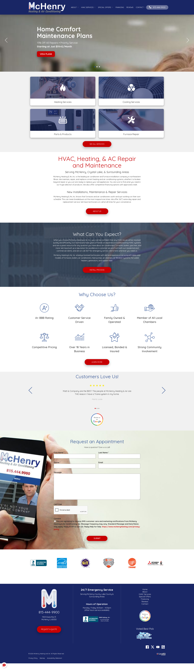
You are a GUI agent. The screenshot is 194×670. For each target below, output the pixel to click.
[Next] (188, 39)
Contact (140, 7)
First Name (59, 451)
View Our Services (56, 52)
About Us (97, 209)
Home (144, 588)
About (74, 7)
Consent (57, 517)
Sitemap (42, 656)
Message (58, 470)
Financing (120, 7)
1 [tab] (94, 65)
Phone (57, 461)
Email (100, 461)
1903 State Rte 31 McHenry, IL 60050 (49, 616)
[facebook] (147, 645)
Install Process (97, 268)
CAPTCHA (58, 503)
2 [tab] (97, 65)
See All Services (97, 142)
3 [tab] (99, 65)
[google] (163, 645)
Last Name (103, 451)
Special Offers (104, 7)
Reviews (129, 7)
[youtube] (157, 645)
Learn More (97, 360)
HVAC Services (87, 7)
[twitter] (152, 645)
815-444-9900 (49, 610)
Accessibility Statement (54, 656)
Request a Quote (49, 627)
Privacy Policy (33, 656)
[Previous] (6, 39)
